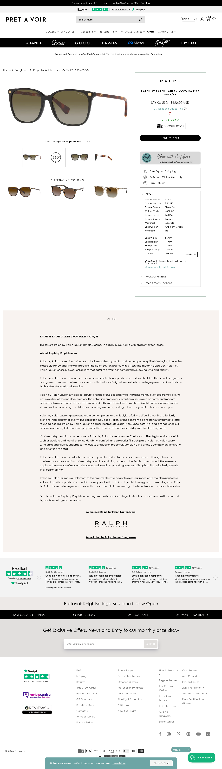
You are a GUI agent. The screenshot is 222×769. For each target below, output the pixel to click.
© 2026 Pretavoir (15, 751)
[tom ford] (188, 43)
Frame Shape (125, 670)
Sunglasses (21, 70)
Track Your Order (86, 687)
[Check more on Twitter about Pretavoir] (178, 734)
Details (150, 194)
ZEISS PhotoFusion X (193, 687)
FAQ (78, 670)
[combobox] (110, 19)
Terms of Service (85, 716)
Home (7, 70)
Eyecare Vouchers (87, 693)
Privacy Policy (84, 722)
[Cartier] (58, 42)
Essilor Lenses (166, 721)
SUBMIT (150, 644)
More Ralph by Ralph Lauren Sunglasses (111, 537)
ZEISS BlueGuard (127, 710)
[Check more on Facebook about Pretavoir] (160, 734)
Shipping (81, 676)
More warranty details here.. (160, 267)
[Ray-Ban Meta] (135, 43)
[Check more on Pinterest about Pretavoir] (188, 734)
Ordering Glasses (128, 681)
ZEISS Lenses (124, 704)
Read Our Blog (85, 704)
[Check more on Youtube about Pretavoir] (198, 734)
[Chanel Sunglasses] (34, 43)
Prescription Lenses (129, 676)
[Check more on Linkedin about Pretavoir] (208, 734)
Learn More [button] (118, 763)
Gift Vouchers (84, 699)
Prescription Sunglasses (131, 687)
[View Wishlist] (214, 19)
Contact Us (83, 710)
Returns (80, 681)
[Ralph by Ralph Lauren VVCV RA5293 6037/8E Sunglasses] (32, 157)
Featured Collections (159, 283)
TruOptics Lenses (168, 705)
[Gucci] (83, 43)
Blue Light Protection (130, 699)
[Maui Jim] (162, 43)
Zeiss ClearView (191, 676)
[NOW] (140, 19)
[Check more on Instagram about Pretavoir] (169, 734)
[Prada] (109, 43)
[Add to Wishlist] (170, 113)
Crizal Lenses (189, 670)
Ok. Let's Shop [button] (161, 763)
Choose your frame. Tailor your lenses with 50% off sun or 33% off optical (111, 3)
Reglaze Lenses (168, 680)
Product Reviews (156, 276)
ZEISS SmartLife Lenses (194, 693)
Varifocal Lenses (127, 693)
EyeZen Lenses (190, 681)
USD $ (185, 19)
